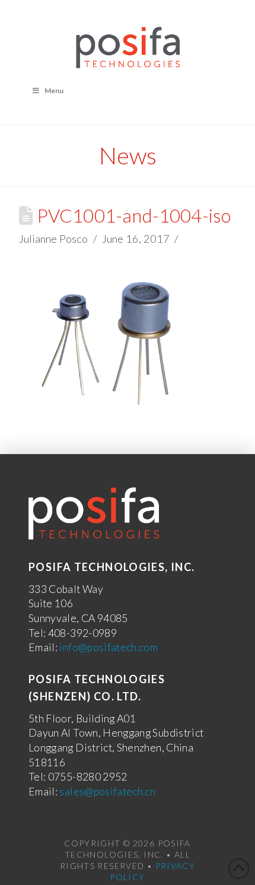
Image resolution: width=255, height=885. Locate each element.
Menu (53, 90)
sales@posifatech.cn (107, 791)
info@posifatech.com (108, 647)
